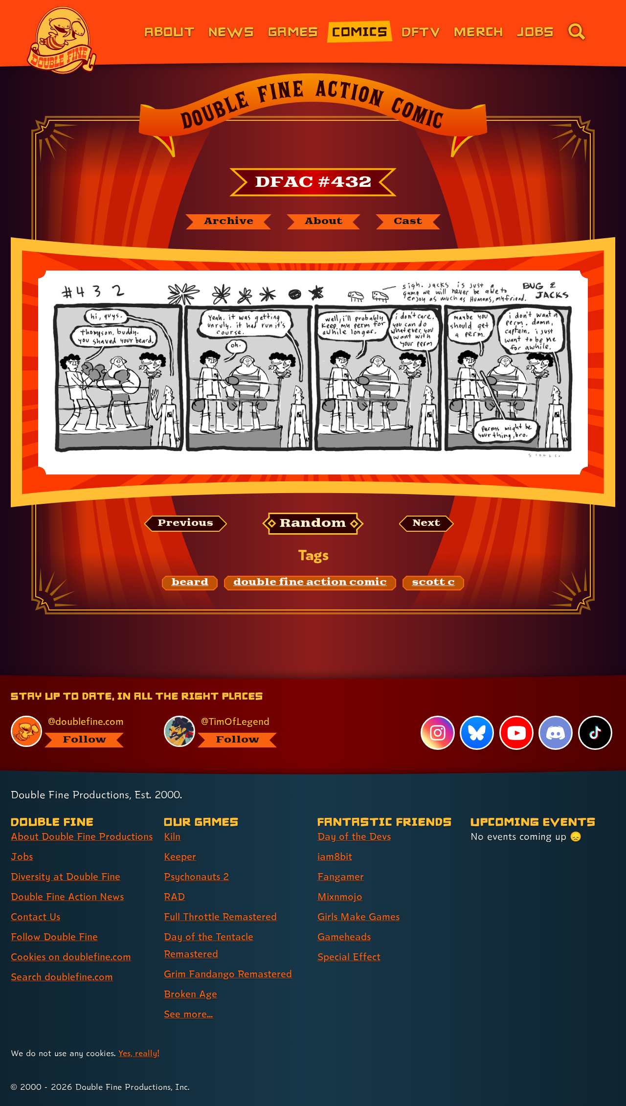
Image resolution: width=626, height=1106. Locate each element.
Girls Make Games (358, 917)
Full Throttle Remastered (220, 917)
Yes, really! (138, 1053)
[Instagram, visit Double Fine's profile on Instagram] (438, 733)
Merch (478, 31)
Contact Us (35, 917)
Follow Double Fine (54, 937)
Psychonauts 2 (196, 876)
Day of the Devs (354, 836)
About (169, 31)
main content (364, 678)
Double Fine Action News (67, 897)
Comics (360, 31)
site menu (302, 678)
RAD (174, 897)
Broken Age (190, 994)
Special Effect (348, 957)
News (231, 31)
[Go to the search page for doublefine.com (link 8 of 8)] (576, 31)
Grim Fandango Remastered (228, 974)
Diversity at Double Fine (65, 876)
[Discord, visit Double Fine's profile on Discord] (555, 733)
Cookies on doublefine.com (71, 957)
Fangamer (340, 876)
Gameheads (344, 937)
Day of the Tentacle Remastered (208, 945)
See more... (188, 1014)
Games (293, 31)
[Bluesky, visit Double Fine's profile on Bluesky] (477, 733)
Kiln (172, 836)
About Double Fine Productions (82, 836)
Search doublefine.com (62, 977)
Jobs (535, 31)
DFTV (421, 31)
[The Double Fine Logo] (62, 40)
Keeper (180, 856)
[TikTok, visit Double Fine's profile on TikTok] (595, 733)
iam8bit (334, 856)
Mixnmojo (339, 897)
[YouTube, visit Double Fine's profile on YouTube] (516, 733)
